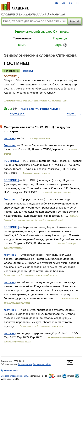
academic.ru (15, 6)
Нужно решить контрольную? (39, 108)
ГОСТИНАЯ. (17, 114)
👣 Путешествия (9, 370)
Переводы (60, 38)
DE (63, 3)
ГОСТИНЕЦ (11, 160)
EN (56, 3)
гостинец (10, 138)
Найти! (74, 21)
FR (77, 3)
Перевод (27, 70)
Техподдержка (25, 364)
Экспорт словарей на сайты (14, 376)
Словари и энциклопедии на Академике (33, 14)
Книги (22, 45)
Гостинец (10, 145)
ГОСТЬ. (71, 114)
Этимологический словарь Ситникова (41, 31)
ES (70, 3)
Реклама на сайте (42, 364)
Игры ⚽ (61, 45)
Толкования (22, 38)
